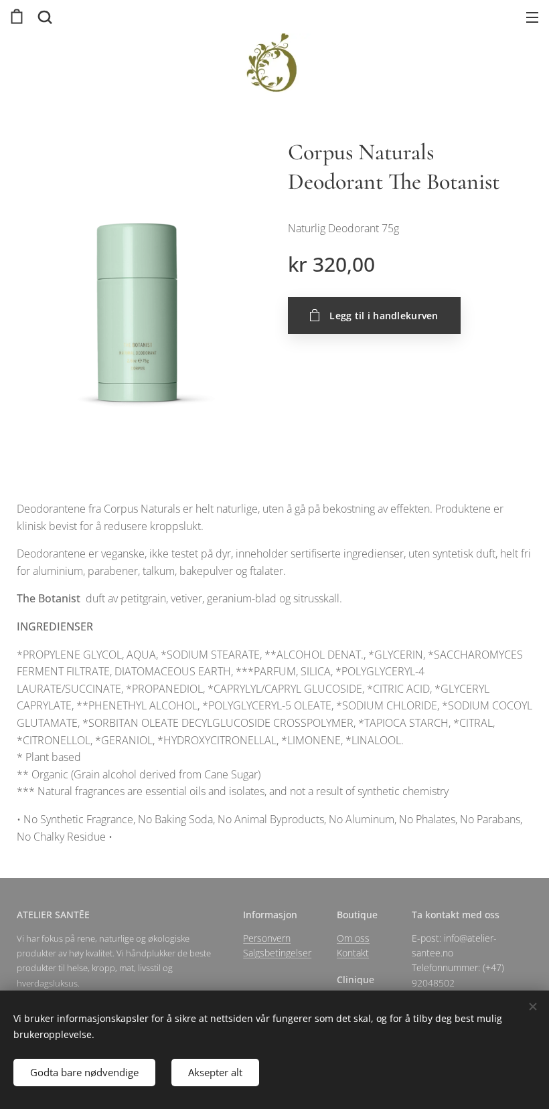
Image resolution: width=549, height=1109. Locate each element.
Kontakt (353, 952)
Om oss (353, 938)
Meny (532, 16)
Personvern (267, 938)
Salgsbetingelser (277, 952)
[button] (43, 16)
